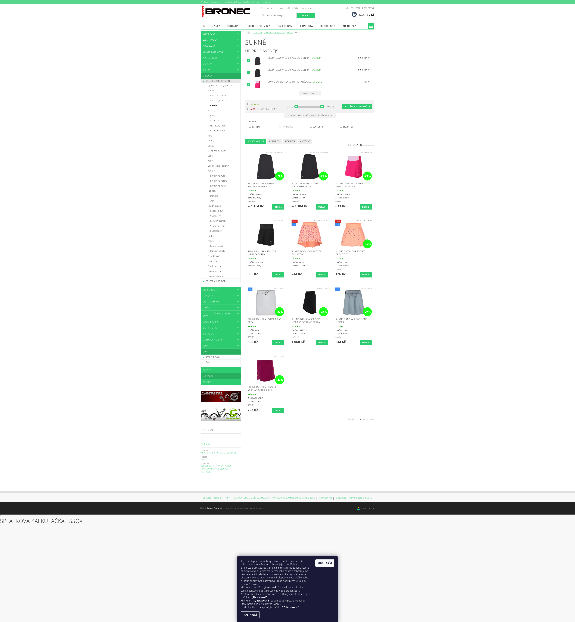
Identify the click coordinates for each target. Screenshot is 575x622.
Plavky (211, 200)
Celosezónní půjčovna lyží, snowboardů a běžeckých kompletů (216, 468)
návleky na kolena (218, 180)
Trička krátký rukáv (217, 125)
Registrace (369, 8)
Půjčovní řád (340, 498)
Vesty (210, 155)
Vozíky (206, 307)
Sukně (211, 90)
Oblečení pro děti (215, 281)
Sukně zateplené (218, 95)
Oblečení (208, 75)
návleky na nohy (218, 185)
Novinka (265, 109)
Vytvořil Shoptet (367, 508)
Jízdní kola (306, 25)
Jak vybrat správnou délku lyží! (218, 452)
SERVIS (206, 345)
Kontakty (233, 25)
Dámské (214, 195)
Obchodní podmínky (258, 25)
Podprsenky (216, 230)
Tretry (206, 69)
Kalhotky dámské (218, 220)
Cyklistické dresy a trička (220, 85)
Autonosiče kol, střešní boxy (216, 314)
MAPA (227, 498)
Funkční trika (214, 120)
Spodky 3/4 (215, 215)
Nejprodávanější (256, 141)
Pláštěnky (212, 261)
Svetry (211, 236)
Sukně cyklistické (218, 100)
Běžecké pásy (212, 357)
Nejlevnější (274, 141)
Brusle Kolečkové (213, 51)
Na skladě (256, 104)
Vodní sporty (210, 321)
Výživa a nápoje (211, 301)
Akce (253, 109)
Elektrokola (328, 25)
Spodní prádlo (214, 205)
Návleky (211, 170)
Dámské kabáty (217, 250)
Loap (256, 127)
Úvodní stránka (204, 26)
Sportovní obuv (215, 266)
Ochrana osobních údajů (360, 498)
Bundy (211, 145)
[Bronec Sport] (226, 11)
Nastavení (250, 614)
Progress (287, 127)
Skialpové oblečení (217, 150)
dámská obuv (216, 276)
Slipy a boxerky (217, 225)
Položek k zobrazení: (357, 106)
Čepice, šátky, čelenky (218, 165)
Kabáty (211, 240)
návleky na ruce (217, 175)
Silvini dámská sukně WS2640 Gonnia (294, 57)
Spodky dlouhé (217, 210)
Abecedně (305, 141)
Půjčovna (208, 295)
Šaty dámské (214, 256)
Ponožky (212, 190)
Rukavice (212, 115)
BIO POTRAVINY (210, 289)
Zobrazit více (308, 93)
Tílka (210, 135)
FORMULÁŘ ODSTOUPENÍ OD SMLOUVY (251, 498)
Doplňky (207, 63)
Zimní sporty (210, 327)
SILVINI (348, 127)
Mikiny (211, 140)
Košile (211, 160)
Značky (207, 382)
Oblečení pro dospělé (217, 80)
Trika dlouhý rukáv (216, 130)
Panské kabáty (217, 246)
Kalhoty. (211, 110)
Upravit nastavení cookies (253, 508)
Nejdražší (290, 141)
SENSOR (317, 127)
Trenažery (208, 333)
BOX (207, 361)
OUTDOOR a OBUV (212, 339)
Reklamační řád (325, 498)
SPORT (206, 351)
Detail (278, 206)
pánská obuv (216, 271)
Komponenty (210, 57)
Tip (275, 109)
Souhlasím (325, 563)
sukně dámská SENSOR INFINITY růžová (295, 81)
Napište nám (285, 25)
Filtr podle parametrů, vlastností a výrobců (308, 115)
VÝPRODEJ (208, 376)
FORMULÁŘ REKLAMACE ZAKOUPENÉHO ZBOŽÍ (293, 498)
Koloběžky (349, 25)
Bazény (207, 370)
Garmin (205, 459)
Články (215, 25)
